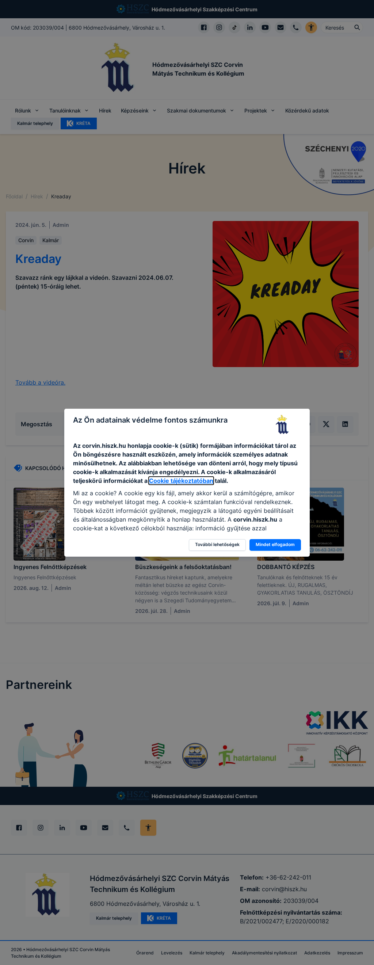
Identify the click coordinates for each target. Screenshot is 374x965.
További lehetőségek (217, 544)
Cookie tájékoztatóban (181, 480)
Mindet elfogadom (275, 544)
